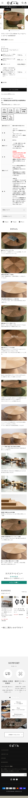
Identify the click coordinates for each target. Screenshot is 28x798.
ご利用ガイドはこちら (14, 734)
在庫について (6, 64)
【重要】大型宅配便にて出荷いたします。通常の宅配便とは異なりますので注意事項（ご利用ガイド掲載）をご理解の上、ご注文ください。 (9, 72)
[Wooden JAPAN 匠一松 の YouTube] (17, 779)
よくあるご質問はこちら (8, 94)
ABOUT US (4, 754)
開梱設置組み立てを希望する (9, 59)
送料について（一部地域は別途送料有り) (9, 55)
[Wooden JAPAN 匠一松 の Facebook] (14, 779)
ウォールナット (14, 50)
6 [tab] (18, 697)
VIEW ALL (24, 591)
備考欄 (5, 82)
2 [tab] (11, 697)
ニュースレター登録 (7, 766)
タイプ (3, 47)
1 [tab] (9, 697)
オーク (5, 50)
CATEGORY (5, 750)
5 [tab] (16, 697)
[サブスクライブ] (25, 775)
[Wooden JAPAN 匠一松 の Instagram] (11, 779)
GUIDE (3, 758)
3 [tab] (13, 697)
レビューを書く (14, 582)
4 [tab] (14, 697)
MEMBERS (4, 762)
